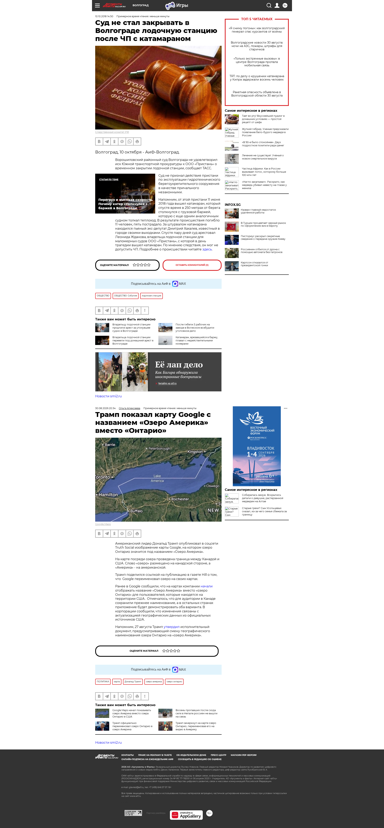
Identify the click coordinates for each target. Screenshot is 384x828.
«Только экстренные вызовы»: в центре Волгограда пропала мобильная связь (257, 62)
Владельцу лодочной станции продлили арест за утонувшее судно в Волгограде (131, 327)
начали (207, 586)
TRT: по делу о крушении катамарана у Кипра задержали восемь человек (257, 78)
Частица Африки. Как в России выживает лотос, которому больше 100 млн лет (264, 171)
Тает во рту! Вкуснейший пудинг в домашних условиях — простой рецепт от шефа (263, 119)
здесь (207, 249)
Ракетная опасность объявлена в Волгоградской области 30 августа (257, 94)
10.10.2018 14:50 (104, 16)
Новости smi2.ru (108, 396)
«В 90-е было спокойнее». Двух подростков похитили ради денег (263, 144)
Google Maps (103, 524)
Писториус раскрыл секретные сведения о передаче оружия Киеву (263, 237)
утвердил (172, 627)
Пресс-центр (218, 755)
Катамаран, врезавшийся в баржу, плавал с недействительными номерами (197, 340)
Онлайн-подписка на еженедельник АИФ (147, 759)
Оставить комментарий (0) (192, 265)
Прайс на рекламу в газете (155, 755)
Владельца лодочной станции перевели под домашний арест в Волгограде (132, 340)
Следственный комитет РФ (112, 132)
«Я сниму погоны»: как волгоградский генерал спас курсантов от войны (257, 30)
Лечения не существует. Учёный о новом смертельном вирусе (263, 157)
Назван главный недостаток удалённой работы (258, 211)
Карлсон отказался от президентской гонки (254, 264)
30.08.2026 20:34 (105, 408)
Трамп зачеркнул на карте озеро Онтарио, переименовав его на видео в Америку (196, 726)
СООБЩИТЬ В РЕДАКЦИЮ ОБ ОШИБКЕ (200, 759)
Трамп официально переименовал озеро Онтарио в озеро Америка (132, 726)
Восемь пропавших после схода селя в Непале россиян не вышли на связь (196, 713)
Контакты (127, 755)
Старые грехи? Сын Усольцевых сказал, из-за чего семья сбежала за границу (264, 511)
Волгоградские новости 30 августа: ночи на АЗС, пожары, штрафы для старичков (257, 46)
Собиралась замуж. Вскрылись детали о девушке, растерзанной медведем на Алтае (262, 498)
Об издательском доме (191, 755)
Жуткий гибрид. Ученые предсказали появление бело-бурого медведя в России (265, 132)
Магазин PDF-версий (243, 755)
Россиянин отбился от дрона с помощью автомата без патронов (261, 251)
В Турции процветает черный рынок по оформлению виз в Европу (263, 224)
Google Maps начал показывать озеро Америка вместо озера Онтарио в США (131, 713)
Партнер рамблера (155, 813)
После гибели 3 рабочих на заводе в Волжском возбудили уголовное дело (195, 327)
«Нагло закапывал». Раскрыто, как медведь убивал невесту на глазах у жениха (264, 185)
